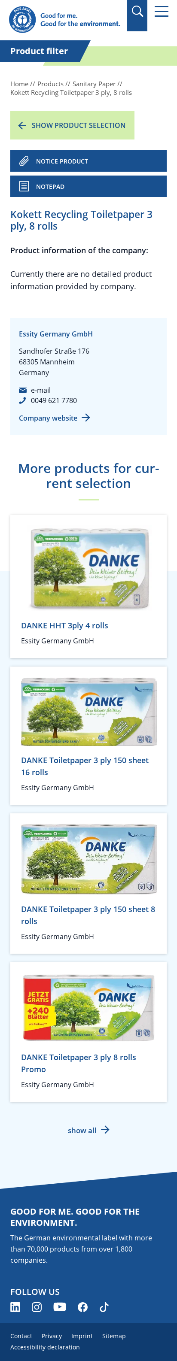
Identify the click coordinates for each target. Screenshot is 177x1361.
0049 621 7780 (54, 400)
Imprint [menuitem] (82, 1336)
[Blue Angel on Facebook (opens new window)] (83, 1307)
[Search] (137, 11)
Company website (48, 418)
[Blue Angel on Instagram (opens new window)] (37, 1307)
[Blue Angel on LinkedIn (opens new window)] (15, 1307)
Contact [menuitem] (21, 1336)
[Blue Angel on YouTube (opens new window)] (59, 1307)
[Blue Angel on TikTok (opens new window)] (104, 1307)
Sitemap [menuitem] (114, 1336)
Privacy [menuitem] (52, 1336)
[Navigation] (161, 11)
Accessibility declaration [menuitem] (45, 1347)
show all (82, 1130)
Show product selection (79, 125)
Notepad (50, 186)
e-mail (41, 390)
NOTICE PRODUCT (62, 161)
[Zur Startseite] (64, 20)
